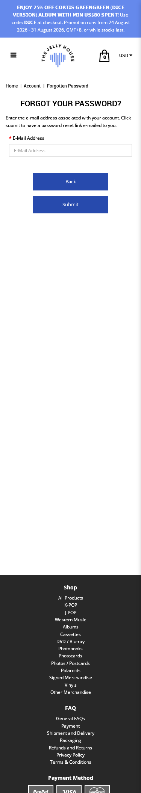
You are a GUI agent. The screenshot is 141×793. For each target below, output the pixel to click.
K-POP (70, 605)
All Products (70, 598)
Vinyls (71, 685)
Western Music (70, 619)
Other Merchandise (70, 692)
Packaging (70, 740)
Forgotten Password (67, 86)
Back (70, 181)
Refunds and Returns (70, 748)
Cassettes (70, 634)
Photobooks (70, 648)
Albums (71, 627)
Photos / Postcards (70, 663)
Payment (70, 726)
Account (32, 86)
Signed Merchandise (70, 677)
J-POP (70, 612)
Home (12, 86)
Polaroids (70, 670)
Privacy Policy (70, 755)
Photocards (70, 656)
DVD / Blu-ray (70, 641)
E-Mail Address (28, 138)
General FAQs (70, 718)
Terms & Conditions (70, 762)
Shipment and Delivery (70, 733)
